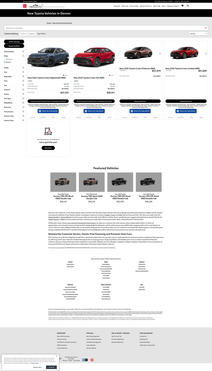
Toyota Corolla (53, 217)
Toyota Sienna (106, 294)
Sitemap (65, 360)
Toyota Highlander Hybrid (70, 296)
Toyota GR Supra (106, 296)
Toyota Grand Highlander (106, 268)
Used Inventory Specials (93, 339)
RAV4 (63, 219)
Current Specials (62, 348)
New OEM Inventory (63, 336)
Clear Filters (41, 33)
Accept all (51, 366)
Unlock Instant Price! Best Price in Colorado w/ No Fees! (48, 101)
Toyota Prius (106, 289)
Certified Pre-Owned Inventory (66, 342)
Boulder (113, 242)
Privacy (70, 360)
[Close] (56, 354)
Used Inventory (61, 339)
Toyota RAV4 (106, 275)
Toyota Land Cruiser (106, 273)
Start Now (48, 148)
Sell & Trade (156, 6)
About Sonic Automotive (147, 345)
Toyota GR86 (106, 287)
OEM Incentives (62, 345)
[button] (48, 81)
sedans (107, 215)
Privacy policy (34, 361)
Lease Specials (90, 345)
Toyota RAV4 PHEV (70, 298)
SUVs (120, 215)
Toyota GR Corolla (106, 298)
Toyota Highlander (106, 271)
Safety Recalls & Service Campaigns (71, 357)
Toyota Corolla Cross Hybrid (70, 289)
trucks (113, 215)
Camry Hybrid (65, 217)
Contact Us (143, 336)
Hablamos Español (173, 6)
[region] (30, 361)
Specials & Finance (146, 6)
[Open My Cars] (182, 6)
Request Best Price (140, 101)
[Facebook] (83, 360)
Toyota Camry (141, 266)
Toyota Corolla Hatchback (141, 271)
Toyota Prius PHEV (106, 291)
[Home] (25, 6)
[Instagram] (89, 360)
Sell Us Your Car (116, 336)
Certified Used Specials (93, 342)
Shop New (117, 6)
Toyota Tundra (70, 266)
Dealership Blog (145, 342)
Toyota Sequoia (106, 277)
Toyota (31, 33)
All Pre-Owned (14, 42)
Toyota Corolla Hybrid (70, 287)
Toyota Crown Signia (70, 292)
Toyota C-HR (142, 289)
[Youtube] (92, 360)
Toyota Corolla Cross (106, 266)
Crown (22, 33)
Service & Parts (134, 6)
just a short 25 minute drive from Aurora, (82, 223)
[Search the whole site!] (188, 5)
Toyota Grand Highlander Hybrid (70, 294)
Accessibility (76, 360)
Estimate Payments (117, 342)
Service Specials (91, 348)
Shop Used (124, 6)
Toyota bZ (141, 287)
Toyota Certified (14, 46)
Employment (144, 339)
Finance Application (118, 339)
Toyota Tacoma (53, 219)
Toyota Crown (141, 264)
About (164, 6)
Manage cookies (37, 366)
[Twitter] (86, 360)
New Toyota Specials (92, 336)
